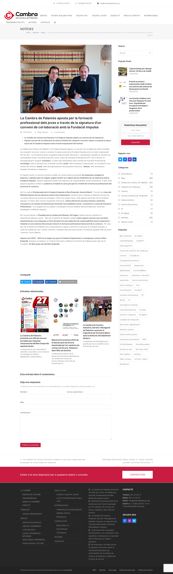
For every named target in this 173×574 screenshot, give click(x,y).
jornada (142, 310)
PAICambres (61, 517)
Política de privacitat (127, 570)
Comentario (25, 412)
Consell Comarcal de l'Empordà (134, 196)
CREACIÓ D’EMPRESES (31, 526)
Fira (137, 285)
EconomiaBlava (140, 270)
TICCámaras (61, 533)
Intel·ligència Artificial (129, 305)
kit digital (143, 315)
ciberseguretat (126, 246)
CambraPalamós (126, 241)
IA (122, 209)
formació (138, 290)
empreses (124, 275)
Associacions (126, 174)
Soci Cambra (125, 354)
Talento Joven (127, 222)
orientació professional (129, 339)
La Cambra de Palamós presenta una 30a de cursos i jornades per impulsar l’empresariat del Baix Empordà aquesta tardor (34, 340)
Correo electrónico (75, 392)
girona (122, 300)
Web (22, 402)
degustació (139, 265)
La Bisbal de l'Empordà (129, 320)
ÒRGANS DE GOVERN (31, 494)
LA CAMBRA (25, 490)
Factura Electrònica (129, 204)
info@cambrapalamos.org (109, 3)
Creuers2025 (125, 265)
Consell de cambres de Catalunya (134, 251)
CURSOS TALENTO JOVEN (67, 494)
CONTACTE (59, 541)
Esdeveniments (127, 200)
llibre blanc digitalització (130, 324)
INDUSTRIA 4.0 (62, 525)
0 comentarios (59, 132)
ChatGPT (140, 241)
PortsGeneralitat (143, 344)
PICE (144, 339)
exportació (124, 280)
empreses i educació (140, 275)
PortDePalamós (126, 344)
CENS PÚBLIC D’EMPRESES (33, 540)
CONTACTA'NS (137, 474)
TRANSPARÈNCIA (29, 498)
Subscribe (135, 142)
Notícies (45, 132)
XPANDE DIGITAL (63, 513)
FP (142, 295)
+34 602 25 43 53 (84, 3)
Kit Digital (125, 213)
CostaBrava (134, 255)
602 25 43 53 (134, 498)
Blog (39, 132)
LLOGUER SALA (29, 530)
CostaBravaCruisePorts (129, 260)
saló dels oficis (142, 349)
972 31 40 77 (135, 495)
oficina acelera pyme (128, 334)
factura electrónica (140, 280)
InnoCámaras (61, 529)
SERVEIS (23, 518)
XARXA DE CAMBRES (31, 502)
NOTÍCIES (58, 537)
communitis (68, 570)
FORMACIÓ (25, 510)
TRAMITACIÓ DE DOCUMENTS (69, 510)
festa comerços (126, 285)
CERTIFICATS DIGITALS (31, 522)
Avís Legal (112, 570)
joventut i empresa (128, 315)
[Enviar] (150, 53)
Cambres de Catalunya (130, 187)
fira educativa (125, 290)
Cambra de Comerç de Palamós (134, 182)
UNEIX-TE (26, 505)
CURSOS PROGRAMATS (32, 514)
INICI (94, 570)
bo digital (138, 236)
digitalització (125, 270)
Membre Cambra (127, 329)
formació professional (129, 295)
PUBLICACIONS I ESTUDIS (33, 543)
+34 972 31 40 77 (63, 3)
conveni (123, 255)
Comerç (124, 191)
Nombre (24, 392)
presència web (126, 349)
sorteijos (137, 354)
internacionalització (128, 310)
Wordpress (124, 364)
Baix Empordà (125, 236)
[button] (55, 22)
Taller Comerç (125, 359)
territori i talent (141, 359)
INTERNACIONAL (61, 505)
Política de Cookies (145, 570)
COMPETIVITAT (60, 521)
